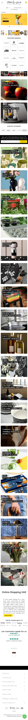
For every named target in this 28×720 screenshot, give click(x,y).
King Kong (18, 716)
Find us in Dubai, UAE (8, 681)
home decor (11, 608)
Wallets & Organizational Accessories (24, 130)
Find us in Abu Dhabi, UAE (9, 685)
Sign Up (23, 141)
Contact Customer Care (8, 702)
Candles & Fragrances (8, 130)
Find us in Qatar (6, 689)
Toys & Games (19, 130)
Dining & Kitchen (3, 130)
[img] (14, 633)
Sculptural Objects (14, 130)
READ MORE (8, 615)
